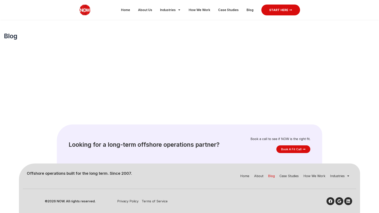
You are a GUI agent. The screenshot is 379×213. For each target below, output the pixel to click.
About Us (145, 10)
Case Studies (228, 10)
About (258, 176)
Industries (168, 10)
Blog (250, 10)
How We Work (199, 10)
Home (125, 10)
